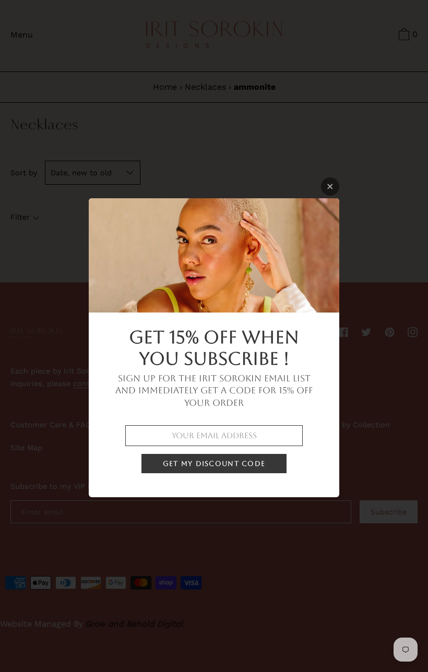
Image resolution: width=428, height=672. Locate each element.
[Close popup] (330, 186)
